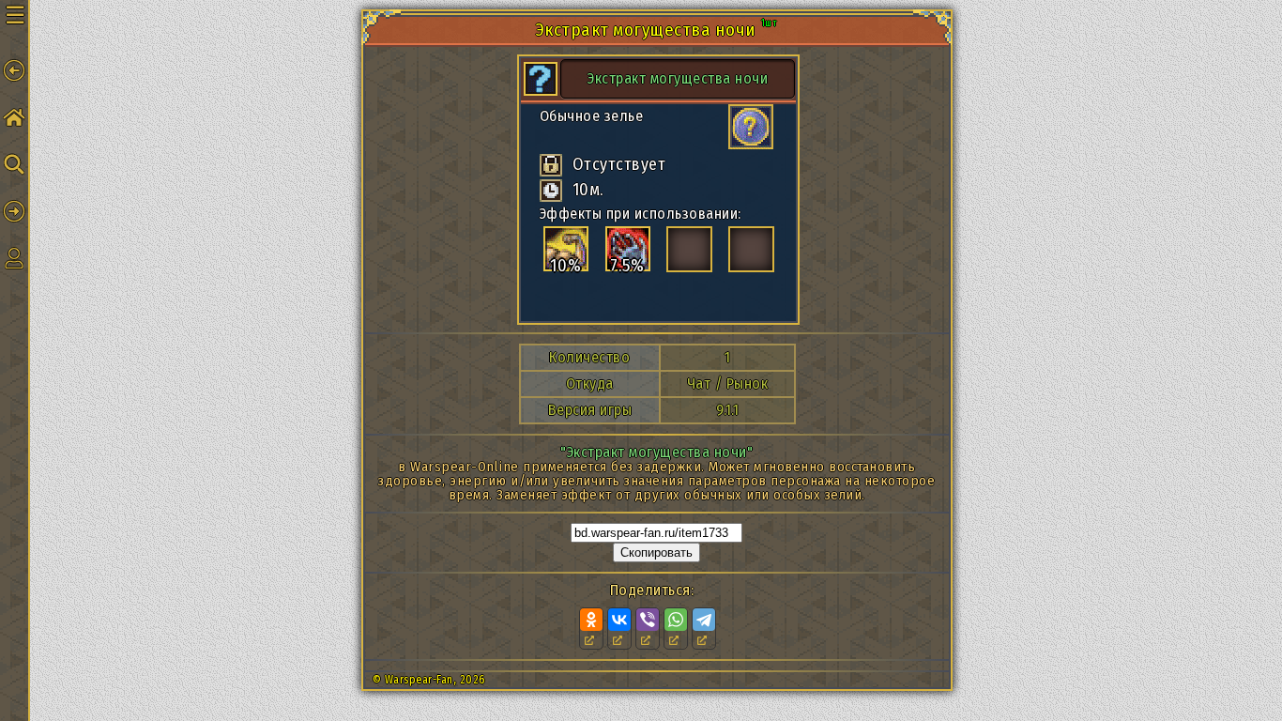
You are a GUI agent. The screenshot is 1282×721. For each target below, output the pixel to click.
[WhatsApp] (675, 619)
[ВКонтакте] (619, 619)
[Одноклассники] (591, 619)
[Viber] (647, 619)
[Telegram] (704, 619)
